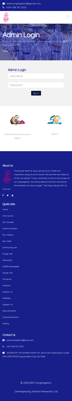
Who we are (8, 215)
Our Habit (7, 241)
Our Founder (8, 222)
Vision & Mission (10, 228)
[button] (68, 16)
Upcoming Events (10, 317)
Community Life (10, 247)
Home (5, 51)
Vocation (6, 285)
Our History (8, 235)
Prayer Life (7, 253)
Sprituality (7, 260)
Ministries (7, 279)
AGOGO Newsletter (11, 266)
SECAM (54, 134)
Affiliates (7, 298)
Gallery (6, 323)
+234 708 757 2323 (16, 7)
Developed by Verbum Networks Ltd (36, 391)
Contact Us (7, 291)
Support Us (8, 304)
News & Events (9, 311)
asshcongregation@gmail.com (24, 3)
